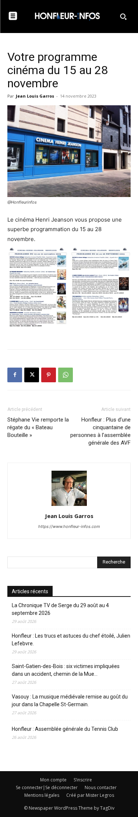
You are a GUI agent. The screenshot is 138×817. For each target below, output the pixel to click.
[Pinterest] (48, 375)
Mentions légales (41, 795)
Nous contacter (101, 787)
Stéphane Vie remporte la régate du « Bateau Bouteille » (38, 427)
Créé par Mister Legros (90, 795)
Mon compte (53, 780)
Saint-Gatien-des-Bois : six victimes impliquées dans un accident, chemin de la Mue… (66, 670)
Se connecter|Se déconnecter (47, 787)
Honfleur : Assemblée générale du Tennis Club (65, 729)
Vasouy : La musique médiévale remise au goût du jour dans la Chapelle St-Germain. (70, 700)
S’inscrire (83, 780)
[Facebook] (14, 375)
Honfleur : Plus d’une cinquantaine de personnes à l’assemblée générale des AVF (100, 431)
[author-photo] (69, 506)
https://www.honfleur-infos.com (69, 526)
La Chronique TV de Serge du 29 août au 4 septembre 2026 (60, 609)
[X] (31, 375)
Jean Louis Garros (35, 96)
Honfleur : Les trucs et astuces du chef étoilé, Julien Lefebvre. (71, 639)
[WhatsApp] (65, 375)
